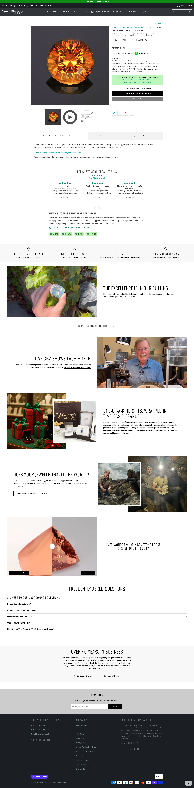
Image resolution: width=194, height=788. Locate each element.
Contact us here (129, 80)
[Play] (70, 66)
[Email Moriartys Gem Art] (3, 5)
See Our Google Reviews (83, 676)
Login (182, 5)
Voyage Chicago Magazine (40, 730)
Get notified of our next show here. (77, 367)
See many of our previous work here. (137, 83)
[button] (48, 12)
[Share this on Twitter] (114, 113)
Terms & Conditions (83, 760)
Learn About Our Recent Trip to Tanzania (32, 493)
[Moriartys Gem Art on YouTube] (18, 5)
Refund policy (81, 769)
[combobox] (182, 11)
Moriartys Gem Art (43, 783)
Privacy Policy (81, 743)
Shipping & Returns (83, 756)
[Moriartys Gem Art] (12, 11)
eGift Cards (80, 734)
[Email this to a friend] (131, 113)
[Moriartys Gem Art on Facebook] (7, 5)
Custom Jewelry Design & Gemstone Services (59, 136)
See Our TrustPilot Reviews (110, 676)
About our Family (82, 725)
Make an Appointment (44, 5)
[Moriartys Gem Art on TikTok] (14, 5)
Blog (77, 730)
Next (160, 23)
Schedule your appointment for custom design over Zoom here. (58, 153)
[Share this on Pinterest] (125, 113)
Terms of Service (82, 765)
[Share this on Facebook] (119, 113)
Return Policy (104, 136)
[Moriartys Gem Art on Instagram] (10, 5)
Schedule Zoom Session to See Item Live (137, 93)
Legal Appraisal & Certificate (142, 136)
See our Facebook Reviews (86, 747)
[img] (97, 175)
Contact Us (80, 738)
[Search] (189, 11)
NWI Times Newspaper (39, 725)
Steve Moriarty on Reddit (40, 734)
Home (114, 28)
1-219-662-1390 (27, 5)
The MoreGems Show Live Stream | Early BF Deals (136, 28)
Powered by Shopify (58, 783)
